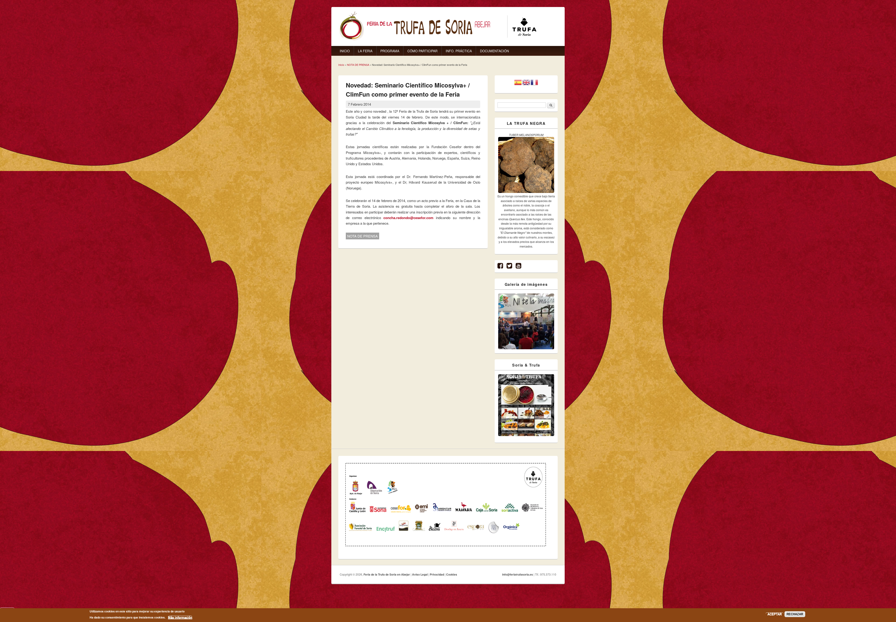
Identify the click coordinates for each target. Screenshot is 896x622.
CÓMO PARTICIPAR (422, 51)
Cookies (451, 574)
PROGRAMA (389, 51)
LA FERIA (365, 51)
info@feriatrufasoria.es (517, 574)
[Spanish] (518, 84)
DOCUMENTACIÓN (494, 51)
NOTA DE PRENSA (358, 64)
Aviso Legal (420, 574)
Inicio (341, 64)
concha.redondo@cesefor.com (408, 217)
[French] (534, 84)
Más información (180, 617)
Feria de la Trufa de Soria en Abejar (387, 574)
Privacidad (437, 574)
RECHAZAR (795, 614)
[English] (526, 84)
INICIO (345, 51)
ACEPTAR (774, 614)
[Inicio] (437, 39)
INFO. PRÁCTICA (459, 51)
